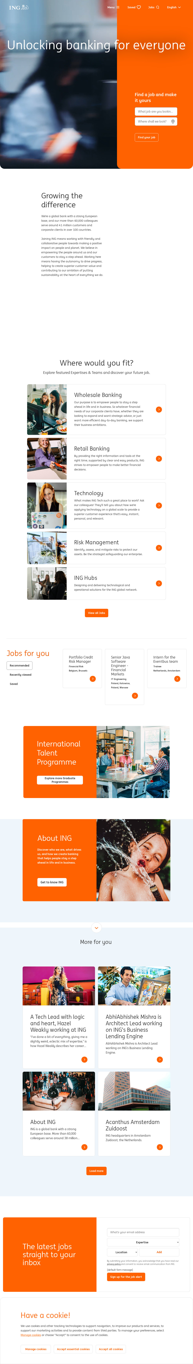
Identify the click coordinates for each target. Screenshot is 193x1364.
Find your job (146, 137)
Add (159, 1252)
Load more (96, 1171)
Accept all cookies (111, 1349)
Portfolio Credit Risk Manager (81, 659)
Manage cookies (31, 1335)
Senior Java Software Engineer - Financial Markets (120, 665)
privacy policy (114, 1264)
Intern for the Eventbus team (165, 659)
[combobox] (156, 121)
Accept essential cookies (73, 1349)
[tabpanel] (124, 677)
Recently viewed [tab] (20, 674)
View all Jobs (96, 613)
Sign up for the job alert (126, 1277)
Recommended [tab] (19, 665)
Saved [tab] (14, 684)
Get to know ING (52, 882)
